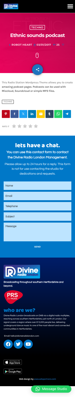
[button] (70, 6)
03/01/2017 (42, 44)
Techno (37, 27)
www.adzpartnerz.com (45, 379)
